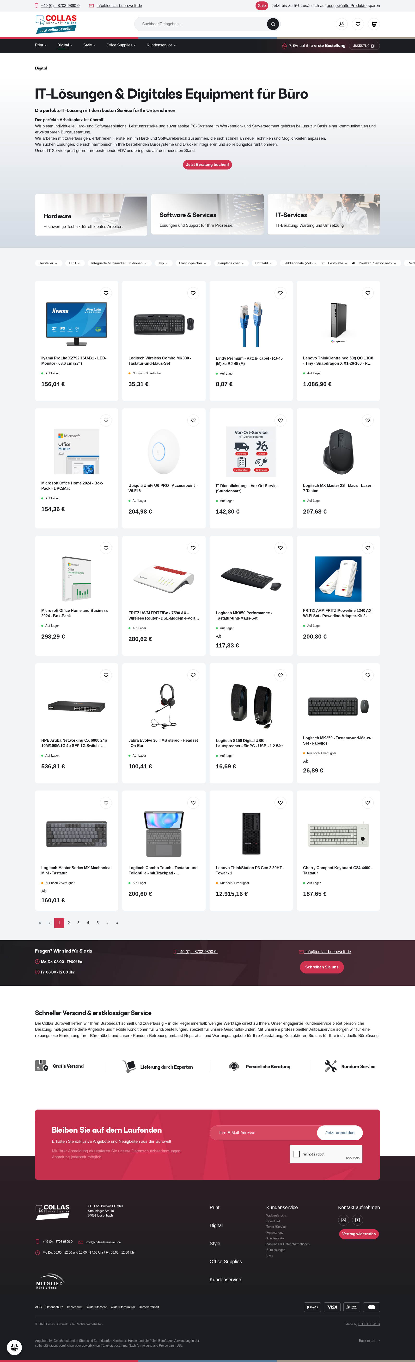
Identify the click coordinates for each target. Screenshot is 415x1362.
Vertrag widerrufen (359, 1234)
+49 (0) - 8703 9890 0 (60, 5)
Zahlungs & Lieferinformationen (288, 1244)
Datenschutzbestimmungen (156, 1151)
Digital (216, 1225)
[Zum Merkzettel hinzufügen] (106, 293)
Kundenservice (225, 1279)
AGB (38, 1307)
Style (215, 1243)
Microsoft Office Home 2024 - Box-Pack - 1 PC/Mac (72, 485)
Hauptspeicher (229, 263)
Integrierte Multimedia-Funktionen (117, 263)
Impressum (75, 1307)
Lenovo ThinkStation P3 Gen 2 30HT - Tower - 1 (250, 870)
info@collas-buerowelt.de (119, 5)
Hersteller (46, 263)
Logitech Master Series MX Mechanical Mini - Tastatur (76, 870)
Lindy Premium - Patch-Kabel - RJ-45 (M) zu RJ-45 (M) (249, 361)
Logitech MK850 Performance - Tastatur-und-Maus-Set (244, 615)
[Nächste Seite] (107, 923)
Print (215, 1207)
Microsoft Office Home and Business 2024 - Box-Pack (74, 613)
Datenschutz (54, 1307)
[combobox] (200, 24)
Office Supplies (226, 1261)
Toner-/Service (276, 1227)
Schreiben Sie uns (322, 967)
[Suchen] (273, 24)
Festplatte (335, 263)
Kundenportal (275, 1238)
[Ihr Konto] (342, 24)
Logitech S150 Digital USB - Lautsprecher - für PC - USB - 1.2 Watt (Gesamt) (250, 744)
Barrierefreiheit (149, 1307)
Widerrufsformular (122, 1307)
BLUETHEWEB (369, 1324)
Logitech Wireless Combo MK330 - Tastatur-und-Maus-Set (159, 360)
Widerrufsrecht (276, 1215)
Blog (269, 1255)
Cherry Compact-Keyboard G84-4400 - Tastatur (337, 870)
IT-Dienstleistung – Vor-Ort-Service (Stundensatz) (247, 488)
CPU (72, 263)
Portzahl (261, 263)
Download (273, 1221)
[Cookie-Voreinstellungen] (14, 1347)
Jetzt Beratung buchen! (207, 165)
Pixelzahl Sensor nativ (375, 263)
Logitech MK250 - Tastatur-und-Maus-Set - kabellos (337, 740)
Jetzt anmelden (339, 1132)
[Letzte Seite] (117, 923)
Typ (161, 263)
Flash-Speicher (190, 263)
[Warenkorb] (374, 24)
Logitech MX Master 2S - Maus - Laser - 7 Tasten (338, 488)
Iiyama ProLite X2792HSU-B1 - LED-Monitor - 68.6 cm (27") (73, 360)
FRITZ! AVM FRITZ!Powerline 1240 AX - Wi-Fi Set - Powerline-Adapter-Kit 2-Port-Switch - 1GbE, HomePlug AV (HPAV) (338, 614)
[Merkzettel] (358, 24)
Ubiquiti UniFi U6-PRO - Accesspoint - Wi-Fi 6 (162, 488)
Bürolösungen (275, 1250)
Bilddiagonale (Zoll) (298, 263)
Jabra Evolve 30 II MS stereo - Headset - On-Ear (163, 743)
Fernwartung (274, 1232)
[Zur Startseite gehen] (56, 24)
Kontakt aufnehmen (359, 1207)
